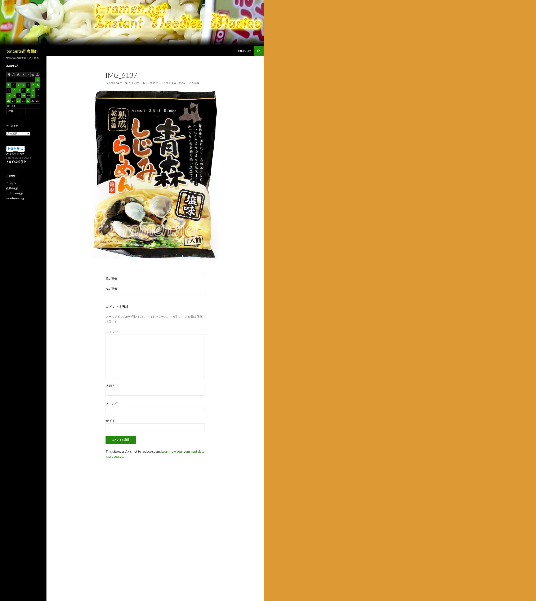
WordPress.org (15, 198)
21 (32, 95)
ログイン (11, 183)
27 (28, 100)
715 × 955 (134, 83)
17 (13, 95)
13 (28, 90)
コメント (112, 332)
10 (13, 90)
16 (8, 95)
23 (8, 100)
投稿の (12, 188)
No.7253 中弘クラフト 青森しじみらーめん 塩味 (172, 83)
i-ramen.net (244, 51)
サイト (111, 421)
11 (18, 90)
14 (32, 90)
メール (112, 403)
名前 (110, 385)
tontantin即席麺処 (22, 51)
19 (23, 95)
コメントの (14, 193)
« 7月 (10, 111)
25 (18, 100)
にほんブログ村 (15, 153)
